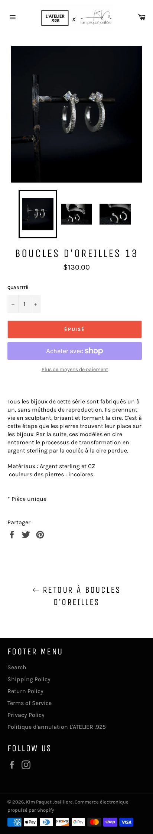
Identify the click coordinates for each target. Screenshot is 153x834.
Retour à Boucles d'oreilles (80, 596)
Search (16, 667)
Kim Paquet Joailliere (49, 802)
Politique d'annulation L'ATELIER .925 (56, 726)
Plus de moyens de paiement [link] (75, 369)
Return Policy (25, 691)
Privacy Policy (26, 714)
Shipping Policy (29, 679)
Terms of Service (29, 702)
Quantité (17, 287)
